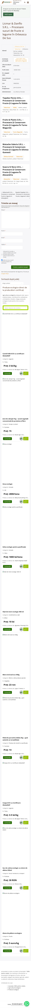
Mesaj (3, 210)
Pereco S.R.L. (18, 884)
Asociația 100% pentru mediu (16, 986)
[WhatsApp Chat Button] (26, 1003)
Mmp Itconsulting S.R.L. (21, 498)
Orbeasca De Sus (19, 46)
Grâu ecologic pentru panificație (14, 547)
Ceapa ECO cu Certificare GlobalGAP (12, 804)
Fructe (10, 936)
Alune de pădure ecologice (12, 933)
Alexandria (7, 179)
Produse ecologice (13, 989)
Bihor (5, 618)
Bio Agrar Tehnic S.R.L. (21, 369)
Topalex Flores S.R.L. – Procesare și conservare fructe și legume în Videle (15, 101)
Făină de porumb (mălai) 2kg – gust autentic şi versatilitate (15, 739)
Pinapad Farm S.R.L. (20, 947)
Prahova (6, 876)
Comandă (7, 373)
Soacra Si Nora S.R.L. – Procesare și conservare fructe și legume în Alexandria (14, 171)
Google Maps (5, 273)
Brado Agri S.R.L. (19, 435)
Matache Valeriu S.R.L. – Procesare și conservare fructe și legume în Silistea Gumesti (15, 148)
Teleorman (18, 49)
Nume (3, 230)
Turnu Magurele (17, 132)
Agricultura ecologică (9, 295)
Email (3, 237)
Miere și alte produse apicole (17, 678)
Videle (15, 107)
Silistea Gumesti (8, 156)
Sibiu (5, 553)
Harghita (6, 681)
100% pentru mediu (16, 2)
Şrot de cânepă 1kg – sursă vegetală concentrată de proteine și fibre (15, 420)
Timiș (5, 362)
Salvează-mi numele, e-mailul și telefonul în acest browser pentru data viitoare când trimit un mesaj (9, 254)
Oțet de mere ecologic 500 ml (13, 612)
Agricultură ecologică (14, 988)
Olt (5, 490)
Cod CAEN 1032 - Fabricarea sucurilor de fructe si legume (21, 60)
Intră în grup (8, 14)
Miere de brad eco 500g (11, 675)
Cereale (11, 487)
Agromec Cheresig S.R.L (21, 625)
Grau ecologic (7, 484)
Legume (11, 359)
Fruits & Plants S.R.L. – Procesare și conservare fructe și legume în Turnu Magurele (15, 123)
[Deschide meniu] (28, 2)
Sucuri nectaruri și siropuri (16, 873)
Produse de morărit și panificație (18, 743)
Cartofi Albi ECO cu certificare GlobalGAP (13, 355)
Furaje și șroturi (13, 424)
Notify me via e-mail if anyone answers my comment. (7, 261)
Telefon (3, 244)
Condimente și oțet (14, 615)
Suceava (6, 427)
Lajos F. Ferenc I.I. (20, 688)
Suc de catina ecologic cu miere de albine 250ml (15, 869)
